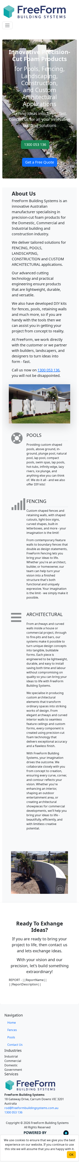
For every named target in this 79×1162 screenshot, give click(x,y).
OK (71, 1155)
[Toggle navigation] (7, 25)
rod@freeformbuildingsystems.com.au (31, 1108)
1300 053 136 (35, 144)
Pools (11, 1037)
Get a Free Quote (39, 162)
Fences (12, 1030)
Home (11, 1023)
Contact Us (15, 1045)
